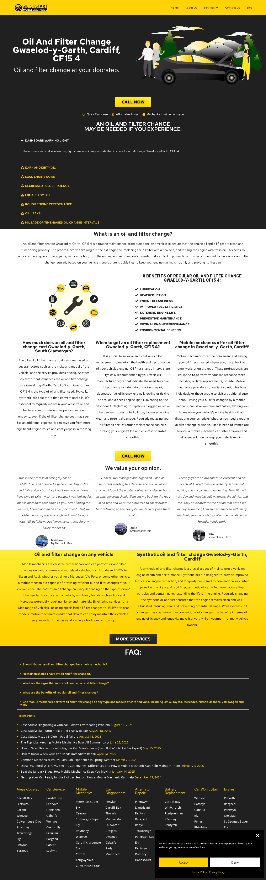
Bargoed (22, 851)
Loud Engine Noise (40, 177)
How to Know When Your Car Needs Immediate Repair (58, 754)
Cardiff (21, 810)
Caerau (81, 813)
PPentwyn (142, 802)
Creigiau (52, 833)
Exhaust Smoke (38, 195)
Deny (235, 862)
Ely (19, 839)
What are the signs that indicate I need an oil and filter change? (66, 683)
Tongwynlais (84, 860)
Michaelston (114, 819)
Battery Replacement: (175, 791)
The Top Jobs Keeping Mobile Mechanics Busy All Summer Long (65, 742)
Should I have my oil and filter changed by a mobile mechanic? (65, 664)
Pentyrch (52, 804)
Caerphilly (53, 827)
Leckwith (23, 804)
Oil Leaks (33, 213)
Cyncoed (111, 837)
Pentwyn (141, 848)
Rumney (141, 854)
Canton (51, 845)
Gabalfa (51, 816)
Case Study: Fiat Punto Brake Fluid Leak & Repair (54, 731)
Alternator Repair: (143, 791)
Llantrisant (142, 807)
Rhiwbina (200, 827)
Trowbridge (25, 833)
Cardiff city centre (88, 842)
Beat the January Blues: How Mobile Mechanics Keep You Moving (66, 771)
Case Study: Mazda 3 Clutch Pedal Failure (49, 736)
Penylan (22, 845)
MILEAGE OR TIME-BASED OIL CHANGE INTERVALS (62, 222)
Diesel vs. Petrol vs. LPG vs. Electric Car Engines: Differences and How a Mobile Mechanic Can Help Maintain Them (100, 766)
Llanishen (53, 810)
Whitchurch (173, 807)
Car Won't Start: (206, 789)
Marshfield (113, 854)
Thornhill (112, 813)
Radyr (110, 848)
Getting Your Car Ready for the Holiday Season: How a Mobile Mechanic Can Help (77, 777)
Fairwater (112, 825)
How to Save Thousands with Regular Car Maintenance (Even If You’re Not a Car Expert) (81, 748)
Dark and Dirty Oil (40, 167)
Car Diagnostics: (115, 791)
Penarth (199, 821)
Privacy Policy (217, 872)
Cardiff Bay (24, 798)
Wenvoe (22, 816)
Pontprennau (174, 813)
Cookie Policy (199, 872)
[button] (258, 835)
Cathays (199, 804)
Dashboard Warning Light (47, 140)
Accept (183, 862)
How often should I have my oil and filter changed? (57, 674)
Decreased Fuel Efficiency (47, 186)
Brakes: (229, 789)
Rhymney (23, 827)
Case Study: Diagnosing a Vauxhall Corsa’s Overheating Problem (65, 725)
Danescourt (143, 860)
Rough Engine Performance (48, 204)
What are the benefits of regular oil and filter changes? (60, 692)
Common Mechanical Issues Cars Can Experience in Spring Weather (68, 760)
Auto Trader (81, 478)
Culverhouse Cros (29, 821)
